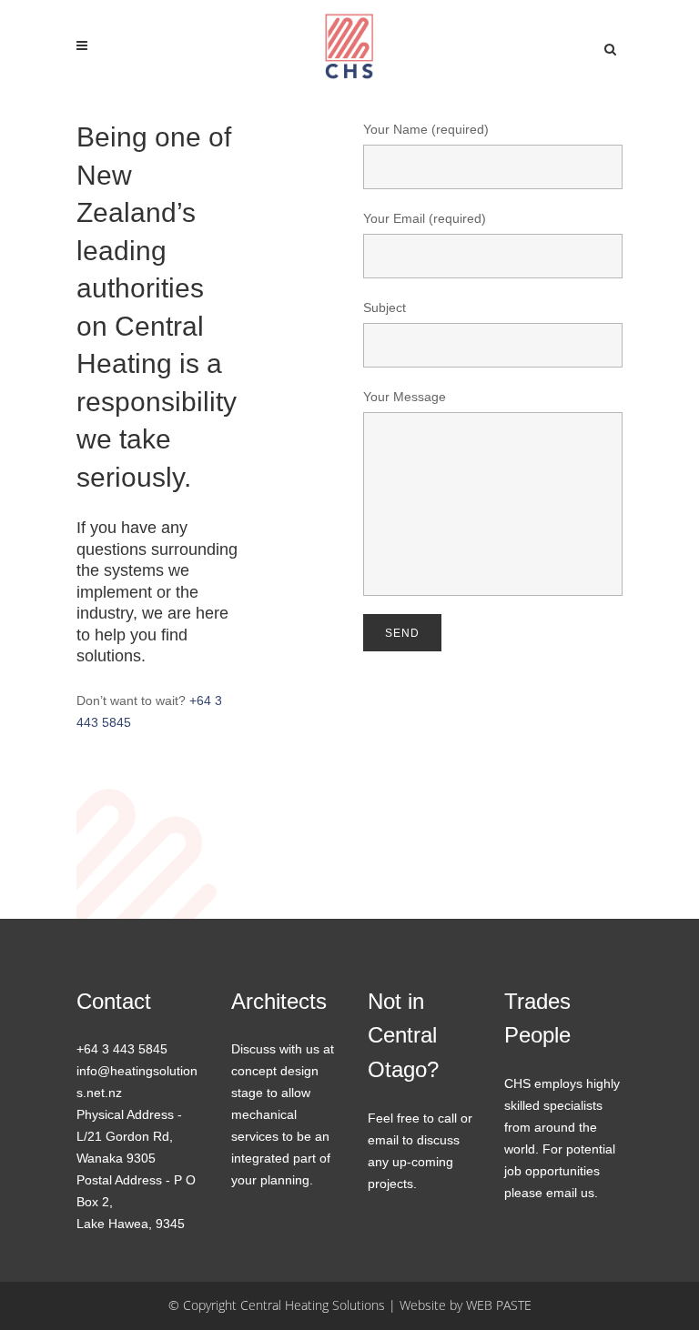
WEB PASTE (499, 1305)
